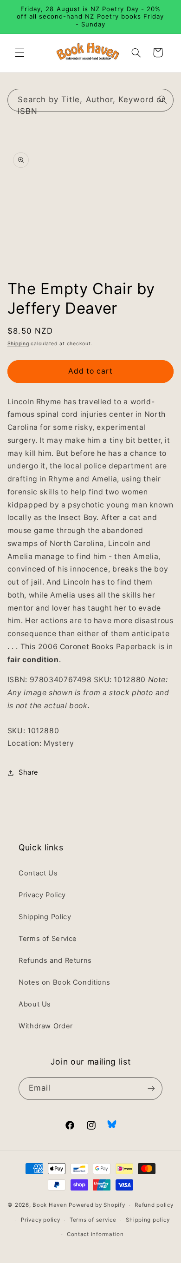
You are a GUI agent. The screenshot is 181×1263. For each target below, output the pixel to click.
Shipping (18, 344)
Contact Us (38, 873)
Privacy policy (40, 1220)
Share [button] (29, 772)
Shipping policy (147, 1220)
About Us (35, 1004)
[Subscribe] (151, 1088)
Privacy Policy (42, 895)
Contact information (95, 1234)
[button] (19, 52)
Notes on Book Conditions (64, 982)
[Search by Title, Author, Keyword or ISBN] (162, 100)
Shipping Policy (45, 917)
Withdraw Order (46, 1026)
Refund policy (154, 1205)
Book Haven (49, 1205)
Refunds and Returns (55, 960)
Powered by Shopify (97, 1205)
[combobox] (91, 100)
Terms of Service (48, 938)
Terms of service (93, 1220)
